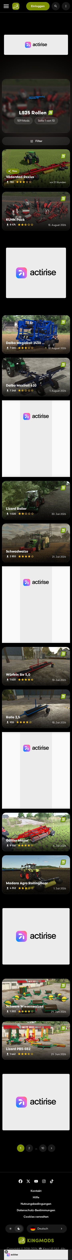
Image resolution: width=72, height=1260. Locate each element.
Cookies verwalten (36, 1216)
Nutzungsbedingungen (36, 1204)
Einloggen (38, 6)
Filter (38, 141)
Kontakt (36, 1191)
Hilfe (36, 1197)
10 (42, 1148)
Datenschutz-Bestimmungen (36, 1210)
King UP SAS (50, 1249)
